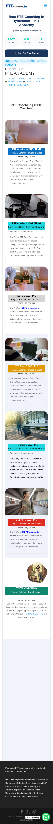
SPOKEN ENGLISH (37, 78)
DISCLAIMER (26, 820)
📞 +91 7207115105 (14, 69)
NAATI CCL (22, 78)
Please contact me (18, 732)
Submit (25, 746)
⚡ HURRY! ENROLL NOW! (17, 85)
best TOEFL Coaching (33, 614)
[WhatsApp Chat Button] (46, 817)
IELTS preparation (30, 308)
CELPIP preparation (30, 532)
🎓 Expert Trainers (14, 81)
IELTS (7, 78)
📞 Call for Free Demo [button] (27, 53)
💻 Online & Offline (32, 81)
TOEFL (13, 717)
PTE (14, 78)
